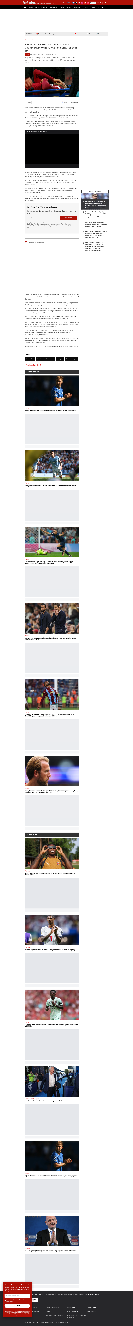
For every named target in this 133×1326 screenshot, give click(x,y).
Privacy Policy (23, 1312)
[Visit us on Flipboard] (85, 3)
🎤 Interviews (100, 34)
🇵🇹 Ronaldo (78, 34)
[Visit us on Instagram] (82, 3)
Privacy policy (70, 1307)
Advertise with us (92, 1311)
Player (33, 40)
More (100, 7)
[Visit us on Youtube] (79, 3)
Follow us (66, 102)
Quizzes (85, 7)
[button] (109, 3)
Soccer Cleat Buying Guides (38, 7)
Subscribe (92, 2)
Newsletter (54, 7)
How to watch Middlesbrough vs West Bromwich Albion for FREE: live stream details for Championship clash (96, 234)
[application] (52, 149)
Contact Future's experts (53, 1307)
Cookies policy (91, 1307)
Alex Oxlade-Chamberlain (45, 359)
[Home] (25, 7)
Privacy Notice (30, 224)
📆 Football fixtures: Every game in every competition (52, 34)
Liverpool (60, 359)
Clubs (93, 7)
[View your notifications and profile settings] (106, 3)
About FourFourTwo (72, 1311)
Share (29, 102)
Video (69, 7)
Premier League (71, 359)
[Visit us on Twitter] (76, 3)
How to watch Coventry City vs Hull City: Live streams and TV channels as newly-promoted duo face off (95, 215)
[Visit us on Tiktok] (88, 3)
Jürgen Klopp (30, 359)
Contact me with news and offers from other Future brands (17, 1300)
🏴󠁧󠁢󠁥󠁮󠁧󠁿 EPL (89, 34)
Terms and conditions (31, 1307)
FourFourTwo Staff (37, 54)
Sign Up (17, 1306)
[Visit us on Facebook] (73, 3)
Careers (48, 1311)
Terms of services (48, 223)
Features (77, 7)
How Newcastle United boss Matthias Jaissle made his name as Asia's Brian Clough (96, 224)
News (62, 7)
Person (27, 40)
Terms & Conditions (15, 1313)
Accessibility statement (32, 1311)
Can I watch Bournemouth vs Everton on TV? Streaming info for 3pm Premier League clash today (95, 204)
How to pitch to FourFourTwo (54, 1315)
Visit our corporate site (92, 1294)
